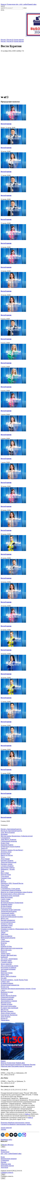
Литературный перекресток (10, 985)
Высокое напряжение (8, 920)
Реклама (32, 1064)
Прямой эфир (26, 4)
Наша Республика (7, 897)
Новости (4, 4)
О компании (25, 1064)
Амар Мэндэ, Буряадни (8, 839)
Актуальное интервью (8, 969)
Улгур (3, 857)
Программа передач (17, 1066)
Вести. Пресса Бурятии (8, 976)
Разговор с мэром (6, 864)
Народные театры (7, 973)
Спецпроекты (5, 838)
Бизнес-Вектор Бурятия (8, 995)
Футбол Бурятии (6, 906)
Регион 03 (4, 1018)
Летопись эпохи (6, 852)
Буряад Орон (5, 843)
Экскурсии (28, 1066)
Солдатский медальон (8, 922)
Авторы (3, 1129)
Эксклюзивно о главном (9, 1001)
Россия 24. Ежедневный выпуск (11, 831)
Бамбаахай (4, 957)
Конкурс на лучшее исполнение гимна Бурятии (16, 892)
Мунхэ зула (4, 918)
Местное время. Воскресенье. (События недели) (17, 836)
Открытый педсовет (7, 997)
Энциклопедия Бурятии (9, 911)
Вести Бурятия (6, 124)
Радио (3, 1064)
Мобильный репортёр (8, 938)
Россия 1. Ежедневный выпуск (11, 829)
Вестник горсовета (7, 1011)
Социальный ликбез (7, 913)
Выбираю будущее (7, 992)
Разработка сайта (6, 1139)
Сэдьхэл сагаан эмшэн (8, 915)
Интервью (4, 834)
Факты (3, 945)
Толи (2, 871)
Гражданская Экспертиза (9, 1015)
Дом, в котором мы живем (9, 966)
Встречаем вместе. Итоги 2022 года (12, 894)
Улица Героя (5, 885)
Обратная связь (6, 1066)
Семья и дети (5, 981)
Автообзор (4, 887)
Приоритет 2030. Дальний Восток (12, 883)
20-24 (2, 880)
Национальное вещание (13, 1064)
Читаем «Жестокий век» (9, 955)
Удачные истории (6, 1004)
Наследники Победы (8, 867)
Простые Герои (6, 874)
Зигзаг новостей (6, 964)
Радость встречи (6, 908)
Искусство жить (6, 950)
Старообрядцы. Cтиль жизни (10, 888)
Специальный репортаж (9, 841)
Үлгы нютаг (5, 876)
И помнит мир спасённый (9, 1008)
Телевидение (11, 4)
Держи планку (5, 953)
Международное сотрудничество (12, 948)
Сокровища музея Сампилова (10, 909)
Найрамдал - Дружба (8, 869)
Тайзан (3, 932)
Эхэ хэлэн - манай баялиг (9, 959)
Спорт (3, 939)
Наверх (3, 1061)
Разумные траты (6, 960)
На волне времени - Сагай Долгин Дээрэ (14, 980)
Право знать (5, 974)
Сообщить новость (7, 1172)
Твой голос (4, 934)
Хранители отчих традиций (10, 895)
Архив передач (19, 39)
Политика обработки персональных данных (15, 1122)
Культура (4, 943)
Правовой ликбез (6, 904)
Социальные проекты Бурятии (11, 890)
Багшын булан (5, 853)
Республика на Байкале (8, 967)
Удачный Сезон (6, 878)
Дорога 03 (4, 848)
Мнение (3, 881)
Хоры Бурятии (5, 1016)
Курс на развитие (6, 936)
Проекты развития (7, 999)
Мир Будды (4, 1009)
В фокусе (4, 952)
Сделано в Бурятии (7, 866)
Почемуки (4, 994)
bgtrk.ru (27, 1114)
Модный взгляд (6, 1002)
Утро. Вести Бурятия (8, 832)
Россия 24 (10, 39)
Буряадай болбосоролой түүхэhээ (12, 916)
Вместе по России (7, 855)
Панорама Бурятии (7, 845)
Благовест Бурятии (7, 860)
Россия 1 (4, 39)
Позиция (4, 971)
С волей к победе (6, 962)
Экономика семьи (7, 925)
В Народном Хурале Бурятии (10, 846)
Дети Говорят (5, 859)
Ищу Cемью (5, 873)
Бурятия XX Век (6, 946)
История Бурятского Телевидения (12, 902)
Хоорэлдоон (5, 901)
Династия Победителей (8, 862)
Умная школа (5, 1020)
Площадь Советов (7, 923)
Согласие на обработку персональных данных (16, 1124)
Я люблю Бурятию (7, 983)
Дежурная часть (6, 927)
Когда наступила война (8, 1006)
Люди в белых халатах (8, 1013)
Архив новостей (6, 1127)
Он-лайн (4, 978)
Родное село (5, 987)
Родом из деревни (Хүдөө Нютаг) (12, 850)
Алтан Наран (5, 941)
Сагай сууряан (5, 899)
